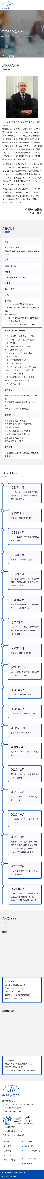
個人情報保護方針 (9, 1127)
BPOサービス (29, 1141)
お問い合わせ (9, 1159)
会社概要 (7, 1146)
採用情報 (7, 1150)
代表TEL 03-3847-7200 (15, 988)
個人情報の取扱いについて (13, 1131)
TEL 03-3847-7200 (13, 1108)
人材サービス (29, 1146)
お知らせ (7, 1155)
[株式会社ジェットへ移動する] (3, 55)
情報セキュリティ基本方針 (13, 1135)
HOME (6, 1141)
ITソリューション (30, 1158)
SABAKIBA (27, 1163)
